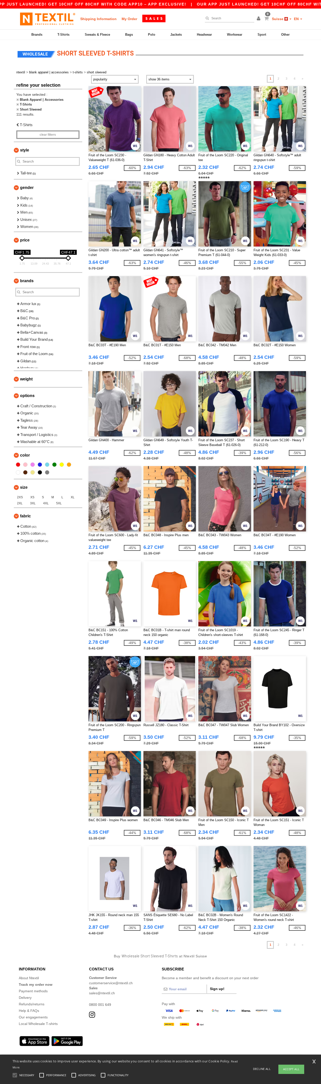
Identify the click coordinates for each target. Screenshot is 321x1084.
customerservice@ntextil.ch (111, 983)
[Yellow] (61, 464)
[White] (18, 472)
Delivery (25, 998)
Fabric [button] (25, 516)
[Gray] (47, 472)
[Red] (18, 464)
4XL (46, 503)
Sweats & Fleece (97, 34)
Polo (151, 34)
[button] (259, 19)
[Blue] (40, 464)
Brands (36, 34)
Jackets (176, 34)
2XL (20, 503)
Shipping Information (98, 19)
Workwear (234, 34)
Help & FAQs (29, 1011)
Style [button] (24, 150)
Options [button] (27, 395)
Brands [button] (27, 281)
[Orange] (69, 464)
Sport (262, 34)
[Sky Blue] (47, 464)
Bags (129, 34)
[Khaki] (32, 472)
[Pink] (25, 464)
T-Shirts (63, 34)
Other (285, 34)
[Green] (54, 464)
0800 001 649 (100, 1005)
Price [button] (25, 240)
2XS (20, 497)
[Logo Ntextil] (47, 18)
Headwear (204, 34)
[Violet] (32, 464)
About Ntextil (29, 978)
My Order (129, 19)
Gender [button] (27, 187)
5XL (59, 503)
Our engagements (33, 1017)
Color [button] (25, 455)
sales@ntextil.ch (102, 993)
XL (72, 497)
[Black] (40, 472)
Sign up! (217, 989)
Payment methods (33, 991)
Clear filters (48, 134)
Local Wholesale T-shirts (38, 1024)
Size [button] (24, 487)
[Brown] (25, 472)
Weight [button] (26, 379)
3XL (33, 503)
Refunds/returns (31, 1004)
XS (32, 497)
